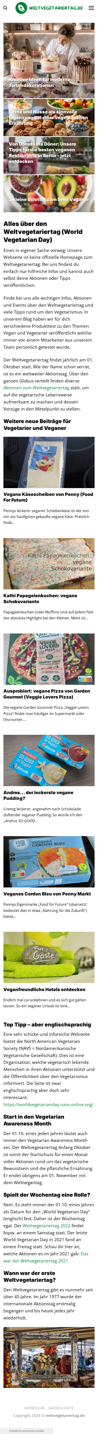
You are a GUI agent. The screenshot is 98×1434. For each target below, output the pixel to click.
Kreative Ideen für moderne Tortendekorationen (39, 82)
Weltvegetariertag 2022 (46, 1225)
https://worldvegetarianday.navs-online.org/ (48, 1104)
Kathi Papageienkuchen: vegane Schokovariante (40, 598)
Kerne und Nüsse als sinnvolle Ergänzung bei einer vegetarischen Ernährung (48, 117)
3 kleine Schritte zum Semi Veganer (49, 199)
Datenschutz (61, 1408)
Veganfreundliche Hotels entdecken (44, 989)
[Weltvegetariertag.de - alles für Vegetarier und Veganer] (49, 7)
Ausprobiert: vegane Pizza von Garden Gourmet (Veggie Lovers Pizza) (46, 693)
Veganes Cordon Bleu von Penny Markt (47, 894)
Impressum (34, 1408)
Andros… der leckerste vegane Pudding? (38, 795)
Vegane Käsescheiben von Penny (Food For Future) (48, 497)
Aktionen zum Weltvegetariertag (36, 388)
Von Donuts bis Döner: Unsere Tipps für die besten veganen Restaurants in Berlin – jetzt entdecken (42, 152)
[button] (5, 7)
